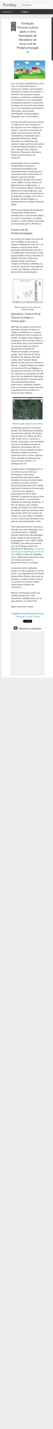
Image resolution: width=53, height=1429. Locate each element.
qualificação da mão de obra (27, 553)
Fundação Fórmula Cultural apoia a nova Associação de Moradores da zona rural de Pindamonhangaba (28, 37)
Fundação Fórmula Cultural (27, 616)
